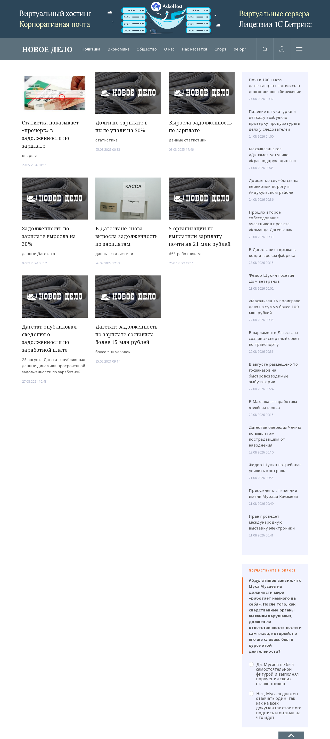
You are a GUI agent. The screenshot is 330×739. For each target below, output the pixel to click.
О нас (169, 49)
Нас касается (194, 49)
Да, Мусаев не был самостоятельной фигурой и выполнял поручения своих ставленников (277, 674)
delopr (240, 49)
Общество (147, 49)
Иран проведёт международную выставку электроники (272, 522)
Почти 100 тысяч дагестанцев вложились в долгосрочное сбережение (275, 85)
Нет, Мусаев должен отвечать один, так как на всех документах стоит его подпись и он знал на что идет (278, 705)
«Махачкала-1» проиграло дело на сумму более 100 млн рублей (274, 306)
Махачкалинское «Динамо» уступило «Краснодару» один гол (272, 154)
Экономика (118, 49)
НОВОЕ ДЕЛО (47, 49)
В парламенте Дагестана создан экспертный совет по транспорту (274, 338)
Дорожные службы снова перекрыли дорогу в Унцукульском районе (273, 186)
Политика (90, 49)
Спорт (220, 49)
